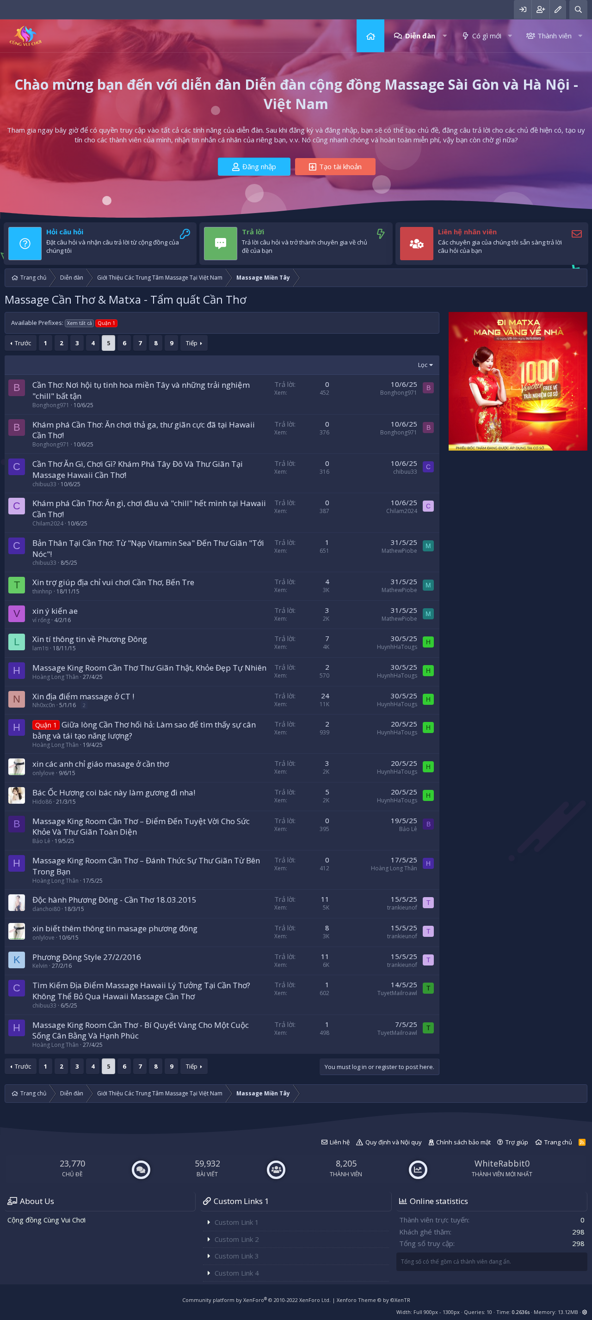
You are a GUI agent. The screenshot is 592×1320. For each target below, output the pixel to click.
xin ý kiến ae (55, 610)
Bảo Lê (41, 841)
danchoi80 (46, 909)
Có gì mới (486, 35)
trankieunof (402, 907)
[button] (445, 35)
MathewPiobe (399, 551)
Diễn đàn (420, 35)
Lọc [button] (422, 365)
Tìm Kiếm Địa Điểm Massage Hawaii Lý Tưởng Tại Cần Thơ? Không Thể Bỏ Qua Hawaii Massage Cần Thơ (141, 991)
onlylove (43, 773)
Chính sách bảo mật (463, 1142)
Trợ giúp (517, 1142)
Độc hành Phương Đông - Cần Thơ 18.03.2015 (114, 899)
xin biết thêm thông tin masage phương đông (114, 928)
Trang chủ (370, 35)
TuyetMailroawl (397, 993)
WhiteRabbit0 (502, 1163)
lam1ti (40, 648)
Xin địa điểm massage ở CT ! (83, 696)
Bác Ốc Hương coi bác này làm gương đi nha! (113, 792)
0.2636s (521, 1311)
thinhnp (42, 591)
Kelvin (40, 966)
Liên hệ (340, 1142)
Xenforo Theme (373, 1299)
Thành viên (554, 35)
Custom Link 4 (237, 1272)
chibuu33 (44, 484)
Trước (23, 343)
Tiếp (191, 343)
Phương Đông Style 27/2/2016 (86, 957)
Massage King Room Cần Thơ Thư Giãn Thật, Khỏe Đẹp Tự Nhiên (149, 667)
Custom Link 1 (237, 1222)
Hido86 (42, 802)
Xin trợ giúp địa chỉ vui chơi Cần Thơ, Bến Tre (113, 582)
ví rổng (41, 620)
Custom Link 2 (237, 1239)
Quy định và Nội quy (393, 1142)
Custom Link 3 (237, 1255)
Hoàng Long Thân (55, 677)
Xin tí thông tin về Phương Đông (89, 639)
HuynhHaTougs (397, 647)
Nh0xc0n (43, 705)
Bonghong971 (50, 405)
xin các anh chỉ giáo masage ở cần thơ (100, 763)
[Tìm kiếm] (578, 9)
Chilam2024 (47, 523)
